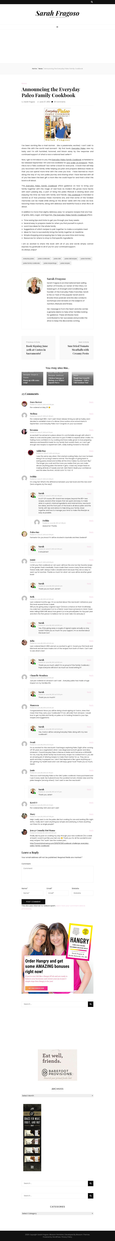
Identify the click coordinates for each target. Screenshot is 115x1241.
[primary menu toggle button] (57, 27)
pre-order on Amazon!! (77, 162)
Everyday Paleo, (79, 148)
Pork (61, 372)
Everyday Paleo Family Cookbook (66, 159)
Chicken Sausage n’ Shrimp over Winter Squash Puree (56, 380)
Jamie (32, 559)
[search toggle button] (92, 2)
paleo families (86, 259)
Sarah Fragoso (57, 12)
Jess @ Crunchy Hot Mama (42, 830)
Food (50, 372)
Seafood (59, 375)
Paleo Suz (34, 532)
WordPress (56, 1237)
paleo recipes (65, 263)
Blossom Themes (83, 1234)
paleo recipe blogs (50, 263)
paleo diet (57, 259)
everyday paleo (28, 259)
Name (25, 888)
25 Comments (59, 102)
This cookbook (74, 195)
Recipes (26, 374)
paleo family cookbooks (31, 263)
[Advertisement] (57, 46)
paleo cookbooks (44, 259)
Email (49, 888)
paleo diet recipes (71, 259)
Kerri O (33, 802)
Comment (26, 864)
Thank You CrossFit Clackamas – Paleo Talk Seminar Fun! (81, 380)
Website (75, 888)
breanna (34, 430)
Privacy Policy (67, 1237)
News (24, 83)
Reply (91, 402)
